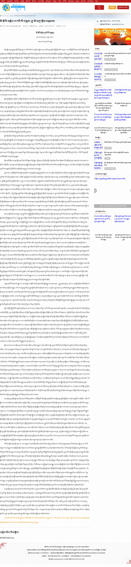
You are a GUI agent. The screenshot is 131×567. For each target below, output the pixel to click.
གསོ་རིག (65, 1)
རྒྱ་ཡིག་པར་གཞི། (123, 7)
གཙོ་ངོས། (3, 1)
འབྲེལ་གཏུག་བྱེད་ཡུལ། (69, 547)
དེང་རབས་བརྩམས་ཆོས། (111, 70)
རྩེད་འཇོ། (83, 1)
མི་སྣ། (59, 1)
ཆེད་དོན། (16, 1)
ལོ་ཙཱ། (96, 1)
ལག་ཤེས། (107, 158)
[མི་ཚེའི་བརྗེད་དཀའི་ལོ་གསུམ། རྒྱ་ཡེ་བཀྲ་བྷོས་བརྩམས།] (98, 145)
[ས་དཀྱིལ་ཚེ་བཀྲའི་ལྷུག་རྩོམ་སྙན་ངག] (98, 67)
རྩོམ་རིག (34, 1)
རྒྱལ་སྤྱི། (22, 1)
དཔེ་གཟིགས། (90, 1)
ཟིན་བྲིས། (112, 7)
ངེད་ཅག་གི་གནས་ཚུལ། (56, 547)
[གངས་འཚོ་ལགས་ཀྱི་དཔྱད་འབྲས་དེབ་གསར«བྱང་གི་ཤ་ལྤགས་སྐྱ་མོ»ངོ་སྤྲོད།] (98, 56)
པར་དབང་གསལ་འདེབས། (82, 547)
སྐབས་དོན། (9, 1)
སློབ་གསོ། (28, 1)
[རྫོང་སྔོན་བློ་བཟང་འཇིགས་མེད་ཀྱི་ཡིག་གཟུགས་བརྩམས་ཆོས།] (98, 166)
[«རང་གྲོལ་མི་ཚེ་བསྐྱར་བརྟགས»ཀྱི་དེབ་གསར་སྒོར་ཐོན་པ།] (98, 77)
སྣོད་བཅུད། (71, 1)
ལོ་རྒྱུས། (54, 1)
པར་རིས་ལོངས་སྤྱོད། (110, 169)
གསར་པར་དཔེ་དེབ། (110, 59)
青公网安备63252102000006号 (81, 556)
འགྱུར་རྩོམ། (11, 16)
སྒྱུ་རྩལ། (77, 1)
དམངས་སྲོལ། (41, 1)
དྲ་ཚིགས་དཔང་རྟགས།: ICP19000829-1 (39, 553)
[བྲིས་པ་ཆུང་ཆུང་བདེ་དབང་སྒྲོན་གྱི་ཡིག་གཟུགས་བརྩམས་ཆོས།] (98, 155)
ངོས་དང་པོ (4, 16)
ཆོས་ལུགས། (48, 1)
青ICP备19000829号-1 (55, 556)
